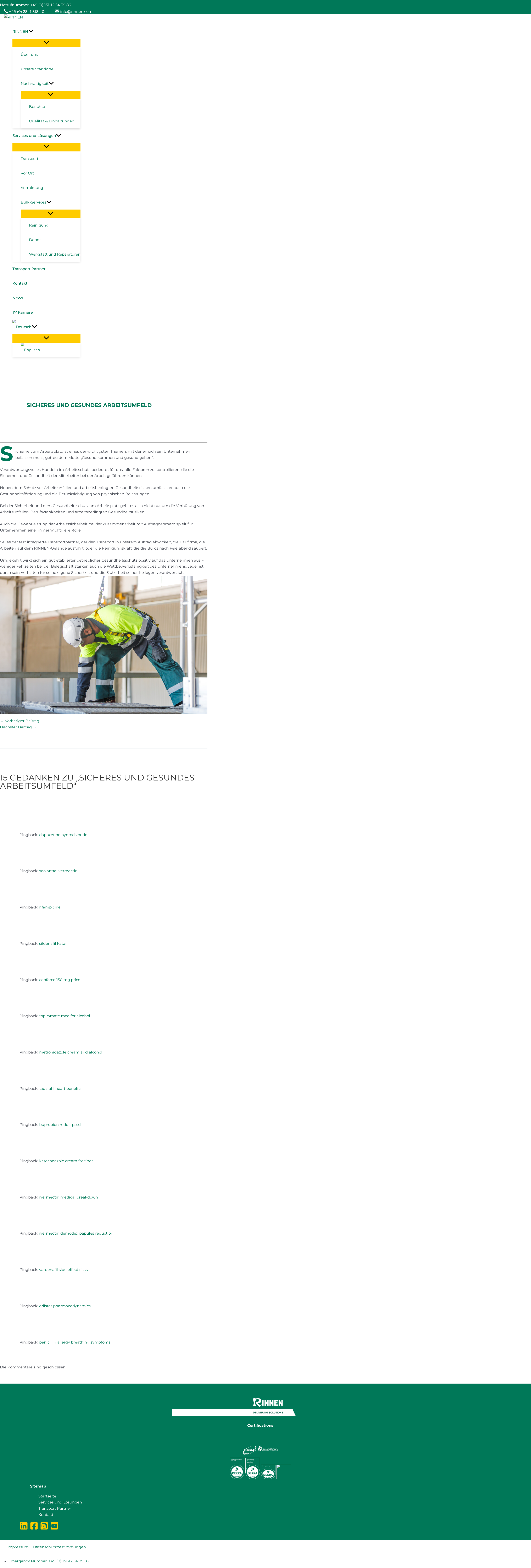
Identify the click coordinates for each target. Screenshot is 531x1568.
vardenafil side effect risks (63, 1269)
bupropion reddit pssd (60, 1124)
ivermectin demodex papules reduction (76, 1233)
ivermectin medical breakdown (68, 1197)
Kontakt (45, 1514)
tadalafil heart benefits (60, 1088)
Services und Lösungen (60, 1502)
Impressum (18, 1547)
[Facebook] (34, 1529)
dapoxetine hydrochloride (63, 835)
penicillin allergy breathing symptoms (74, 1342)
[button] (46, 31)
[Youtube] (54, 1529)
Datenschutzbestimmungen (59, 1547)
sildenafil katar (53, 943)
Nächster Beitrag (18, 727)
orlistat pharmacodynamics (65, 1306)
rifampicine (50, 907)
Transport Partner (54, 1508)
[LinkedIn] (24, 1529)
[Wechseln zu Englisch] (50, 350)
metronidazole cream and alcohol (70, 1052)
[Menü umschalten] (46, 43)
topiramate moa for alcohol (64, 1016)
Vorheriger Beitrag (19, 721)
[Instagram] (44, 1529)
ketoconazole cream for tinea (66, 1161)
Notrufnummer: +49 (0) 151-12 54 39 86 (35, 5)
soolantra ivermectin (58, 871)
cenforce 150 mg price (59, 980)
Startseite (47, 1496)
